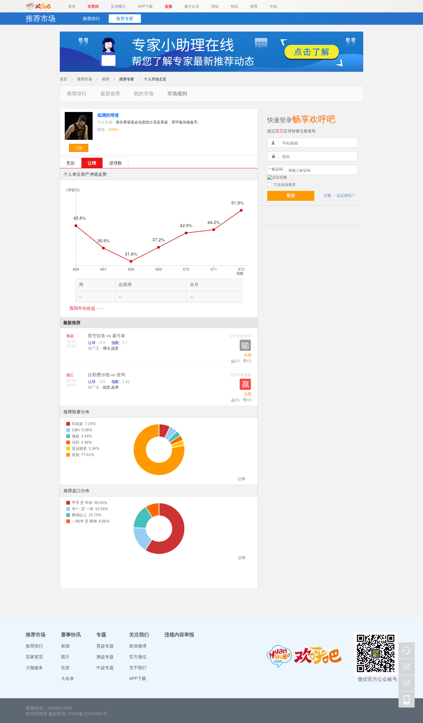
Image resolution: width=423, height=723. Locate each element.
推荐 (254, 6)
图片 (65, 656)
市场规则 (177, 93)
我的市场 (144, 93)
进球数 (115, 163)
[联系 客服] (407, 650)
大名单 (67, 678)
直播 (168, 6)
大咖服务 (34, 667)
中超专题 (105, 667)
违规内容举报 (179, 634)
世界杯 (93, 6)
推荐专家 (124, 18)
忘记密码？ (346, 195)
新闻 (65, 645)
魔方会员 (191, 6)
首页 (72, 6)
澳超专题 (105, 656)
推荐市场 (84, 79)
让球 (92, 163)
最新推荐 (110, 93)
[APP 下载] (407, 699)
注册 (327, 195)
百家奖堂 (34, 656)
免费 (247, 355)
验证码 (276, 169)
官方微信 (137, 656)
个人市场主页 (155, 79)
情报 (215, 6)
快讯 (234, 6)
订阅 (78, 148)
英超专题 (105, 645)
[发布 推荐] (407, 683)
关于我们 (137, 667)
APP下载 (145, 6)
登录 (290, 195)
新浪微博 (137, 645)
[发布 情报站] (407, 667)
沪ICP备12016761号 (87, 713)
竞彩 (70, 163)
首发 (65, 667)
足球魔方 (118, 6)
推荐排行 (91, 18)
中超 (273, 6)
